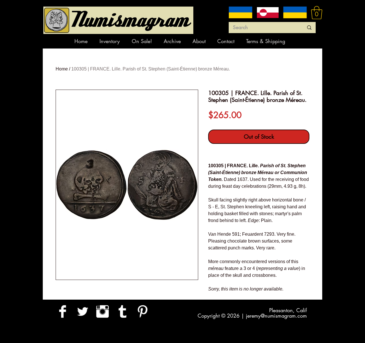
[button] (316, 12)
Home (62, 68)
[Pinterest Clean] (142, 311)
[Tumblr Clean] (122, 311)
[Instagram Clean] (102, 311)
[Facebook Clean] (62, 311)
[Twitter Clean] (82, 311)
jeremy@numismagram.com (276, 315)
